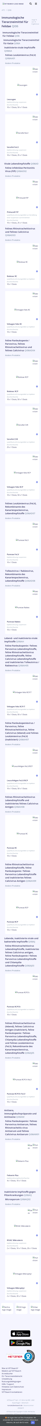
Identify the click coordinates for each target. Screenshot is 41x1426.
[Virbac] (35, 1308)
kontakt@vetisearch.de (15, 1405)
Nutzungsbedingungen (11, 1381)
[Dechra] (6, 1308)
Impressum (6, 1389)
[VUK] (20, 1308)
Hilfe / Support (8, 1384)
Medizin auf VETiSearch (11, 1371)
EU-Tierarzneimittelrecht (12, 1376)
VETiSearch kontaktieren (12, 1392)
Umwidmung (7, 1379)
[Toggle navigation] (30, 3)
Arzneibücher (7, 1373)
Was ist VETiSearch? (10, 1368)
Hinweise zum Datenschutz (13, 1387)
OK (33, 1422)
